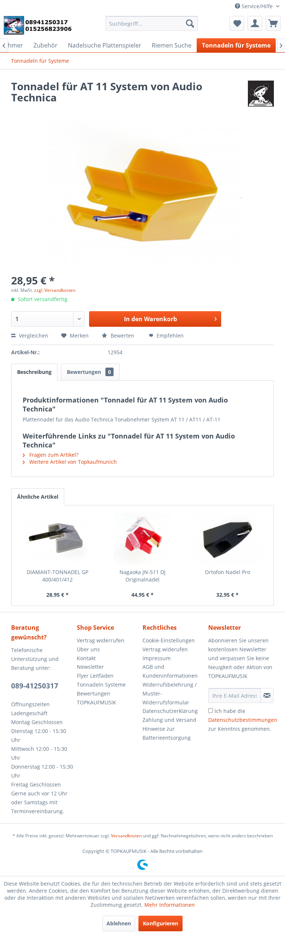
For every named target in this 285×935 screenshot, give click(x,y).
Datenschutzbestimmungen (242, 719)
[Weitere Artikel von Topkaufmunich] (261, 94)
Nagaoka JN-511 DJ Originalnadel (142, 576)
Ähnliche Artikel (37, 496)
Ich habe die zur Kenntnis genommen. (242, 719)
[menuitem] (151, 23)
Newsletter (90, 666)
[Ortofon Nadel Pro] (227, 539)
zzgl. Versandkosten (54, 290)
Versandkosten (126, 836)
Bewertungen (89, 371)
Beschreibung (34, 371)
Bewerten (122, 335)
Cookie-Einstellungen (168, 640)
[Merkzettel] (236, 23)
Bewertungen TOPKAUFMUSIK (96, 698)
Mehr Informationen (169, 904)
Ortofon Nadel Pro (227, 572)
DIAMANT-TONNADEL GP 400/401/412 (57, 576)
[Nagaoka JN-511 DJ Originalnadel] (142, 539)
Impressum (156, 658)
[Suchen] (190, 23)
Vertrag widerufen (165, 649)
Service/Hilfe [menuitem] (257, 6)
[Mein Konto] (255, 23)
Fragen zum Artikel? (53, 454)
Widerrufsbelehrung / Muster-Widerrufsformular (169, 693)
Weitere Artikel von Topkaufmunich (72, 461)
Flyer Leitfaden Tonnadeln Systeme (101, 680)
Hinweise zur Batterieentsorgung (166, 733)
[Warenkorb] (273, 23)
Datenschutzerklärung (170, 710)
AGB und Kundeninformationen (170, 671)
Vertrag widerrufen (100, 640)
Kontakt (86, 658)
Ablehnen (119, 923)
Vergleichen (32, 335)
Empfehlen (169, 335)
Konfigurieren (160, 923)
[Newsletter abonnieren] (267, 695)
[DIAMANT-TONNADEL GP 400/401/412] (57, 539)
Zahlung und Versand (169, 719)
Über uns (88, 649)
